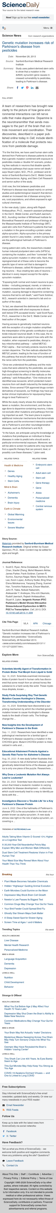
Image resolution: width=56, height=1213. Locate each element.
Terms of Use (46, 1178)
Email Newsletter (15, 1105)
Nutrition (8, 977)
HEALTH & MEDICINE (11, 935)
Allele (39, 492)
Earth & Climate (12, 508)
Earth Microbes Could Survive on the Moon (26, 890)
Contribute (33, 1174)
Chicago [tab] (47, 623)
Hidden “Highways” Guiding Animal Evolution (27, 885)
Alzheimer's (14, 492)
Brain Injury (13, 502)
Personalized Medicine (16, 949)
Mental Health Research (16, 945)
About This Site (10, 1174)
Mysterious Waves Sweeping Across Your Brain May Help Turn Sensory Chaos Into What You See (28, 1039)
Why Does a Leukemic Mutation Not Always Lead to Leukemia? (25, 776)
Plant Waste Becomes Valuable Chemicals (26, 881)
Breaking (7, 874)
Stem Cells (13, 481)
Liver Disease (11, 940)
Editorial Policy (28, 1178)
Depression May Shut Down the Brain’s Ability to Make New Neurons (29, 1015)
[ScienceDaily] (20, 5)
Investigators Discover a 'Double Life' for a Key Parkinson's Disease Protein (27, 802)
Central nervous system (44, 507)
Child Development (14, 982)
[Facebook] (17, 87)
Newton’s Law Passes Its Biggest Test (23, 899)
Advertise (47, 1174)
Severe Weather (16, 527)
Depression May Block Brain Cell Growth (25, 894)
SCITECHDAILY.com (22, 829)
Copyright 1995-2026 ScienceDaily (22, 1182)
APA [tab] (35, 623)
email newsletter (41, 17)
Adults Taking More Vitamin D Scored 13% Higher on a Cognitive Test (27, 838)
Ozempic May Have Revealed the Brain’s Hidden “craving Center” (25, 1048)
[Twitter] (22, 87)
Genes (11, 471)
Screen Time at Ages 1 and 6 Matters (23, 922)
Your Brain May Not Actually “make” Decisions (27, 1032)
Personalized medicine (42, 499)
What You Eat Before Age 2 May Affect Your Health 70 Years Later (26, 1008)
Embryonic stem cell (44, 466)
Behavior (8, 986)
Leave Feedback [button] (15, 1160)
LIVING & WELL (8, 973)
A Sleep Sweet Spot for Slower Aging (23, 917)
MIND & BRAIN (8, 954)
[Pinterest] (27, 87)
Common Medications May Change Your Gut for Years (28, 1022)
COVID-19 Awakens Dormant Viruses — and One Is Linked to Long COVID (27, 1074)
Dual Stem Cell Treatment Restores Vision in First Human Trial (27, 854)
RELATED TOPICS (11, 458)
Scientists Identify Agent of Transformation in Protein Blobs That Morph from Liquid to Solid (27, 670)
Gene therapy (43, 482)
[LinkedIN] (32, 87)
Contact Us (12, 1165)
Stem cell (40, 477)
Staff (23, 1174)
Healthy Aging (15, 476)
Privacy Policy (11, 1178)
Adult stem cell (43, 473)
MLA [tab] (26, 623)
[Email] (37, 87)
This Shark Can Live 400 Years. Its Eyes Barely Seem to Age (28, 1060)
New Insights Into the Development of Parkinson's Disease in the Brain (22, 726)
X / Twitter (11, 1136)
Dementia (13, 497)
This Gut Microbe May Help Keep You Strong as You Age (28, 1067)
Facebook (11, 1131)
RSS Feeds (12, 1109)
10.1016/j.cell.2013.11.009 (19, 612)
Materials (6, 543)
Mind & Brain (11, 487)
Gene (38, 487)
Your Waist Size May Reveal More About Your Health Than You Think (25, 862)
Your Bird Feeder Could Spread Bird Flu (24, 908)
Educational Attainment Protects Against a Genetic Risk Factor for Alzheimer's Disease (26, 753)
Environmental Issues (15, 521)
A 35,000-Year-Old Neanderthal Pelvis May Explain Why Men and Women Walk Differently (26, 846)
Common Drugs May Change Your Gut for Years (28, 904)
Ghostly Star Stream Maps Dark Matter (23, 913)
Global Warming (16, 514)
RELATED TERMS (39, 458)
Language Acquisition (15, 959)
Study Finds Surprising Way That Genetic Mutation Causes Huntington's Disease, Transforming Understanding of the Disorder (26, 698)
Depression (10, 968)
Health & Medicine (13, 465)
